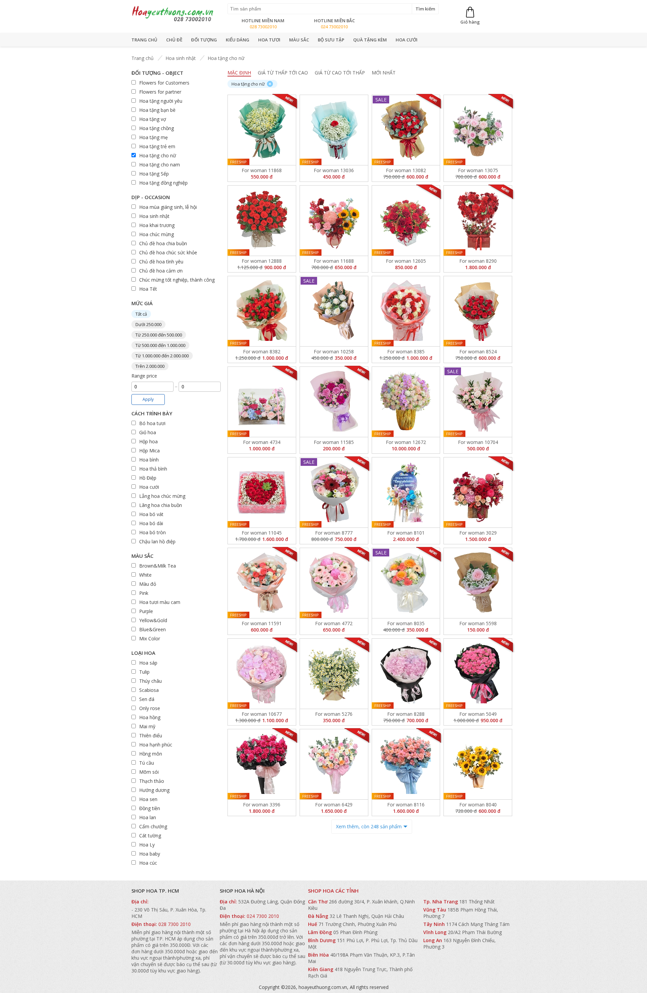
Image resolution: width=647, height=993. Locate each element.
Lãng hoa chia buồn (160, 505)
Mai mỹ (147, 726)
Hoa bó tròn (152, 532)
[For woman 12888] (262, 221)
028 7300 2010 (174, 924)
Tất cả (141, 314)
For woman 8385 (406, 351)
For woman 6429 (333, 804)
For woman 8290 (478, 261)
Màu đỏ (147, 584)
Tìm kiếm (425, 9)
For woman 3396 (261, 804)
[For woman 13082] (406, 130)
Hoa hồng (149, 717)
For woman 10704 (478, 442)
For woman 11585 (334, 442)
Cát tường (150, 835)
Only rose (149, 708)
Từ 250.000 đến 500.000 (158, 335)
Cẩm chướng (153, 826)
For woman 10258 (334, 351)
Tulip (144, 672)
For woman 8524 (478, 351)
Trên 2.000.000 (149, 366)
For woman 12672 (406, 442)
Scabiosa (149, 690)
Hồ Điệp (147, 478)
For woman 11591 (262, 623)
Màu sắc (299, 40)
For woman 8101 (406, 533)
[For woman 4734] (262, 402)
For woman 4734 (261, 442)
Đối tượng (204, 40)
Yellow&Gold (153, 620)
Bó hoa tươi (152, 423)
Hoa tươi (269, 40)
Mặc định (239, 72)
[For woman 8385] (406, 311)
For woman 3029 (478, 533)
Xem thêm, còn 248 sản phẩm (369, 826)
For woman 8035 (406, 623)
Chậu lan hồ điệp (157, 541)
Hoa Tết (148, 289)
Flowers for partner (160, 92)
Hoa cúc (148, 863)
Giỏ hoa (147, 432)
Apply (148, 399)
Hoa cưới (407, 40)
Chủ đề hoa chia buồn (163, 243)
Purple (146, 611)
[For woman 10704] (478, 402)
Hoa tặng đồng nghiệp (163, 183)
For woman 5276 (333, 714)
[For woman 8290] (478, 221)
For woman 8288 (406, 714)
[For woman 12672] (406, 402)
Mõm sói (149, 772)
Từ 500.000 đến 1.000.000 (160, 345)
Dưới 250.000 (148, 324)
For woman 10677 (262, 714)
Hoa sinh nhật (180, 58)
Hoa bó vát (151, 514)
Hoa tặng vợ (152, 119)
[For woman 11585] (334, 402)
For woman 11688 (334, 261)
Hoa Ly (147, 844)
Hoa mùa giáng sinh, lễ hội (168, 207)
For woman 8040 (478, 804)
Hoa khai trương (157, 225)
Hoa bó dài (151, 523)
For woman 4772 (333, 623)
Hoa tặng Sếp (154, 173)
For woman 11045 (262, 533)
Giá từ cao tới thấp (340, 72)
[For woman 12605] (406, 221)
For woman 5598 (478, 623)
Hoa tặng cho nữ (226, 58)
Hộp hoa (148, 441)
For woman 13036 (334, 170)
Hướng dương (154, 790)
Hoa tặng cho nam (159, 164)
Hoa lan (147, 817)
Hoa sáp (148, 663)
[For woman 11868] (262, 130)
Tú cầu (146, 763)
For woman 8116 (406, 804)
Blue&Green (152, 629)
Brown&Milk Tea (157, 566)
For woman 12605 (406, 261)
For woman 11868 (262, 170)
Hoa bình (149, 459)
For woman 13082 (406, 170)
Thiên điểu (150, 735)
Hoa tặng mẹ (153, 137)
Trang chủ (144, 40)
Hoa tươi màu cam (159, 602)
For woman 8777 (333, 533)
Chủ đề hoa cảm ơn (161, 270)
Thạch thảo (151, 781)
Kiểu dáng (237, 40)
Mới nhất (384, 72)
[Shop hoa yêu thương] (172, 21)
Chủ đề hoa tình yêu (161, 261)
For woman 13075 (478, 170)
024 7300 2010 (263, 916)
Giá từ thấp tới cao (283, 72)
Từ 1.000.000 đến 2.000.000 (162, 356)
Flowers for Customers (164, 82)
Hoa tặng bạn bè (157, 110)
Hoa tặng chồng (156, 128)
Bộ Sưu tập (331, 40)
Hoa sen (148, 799)
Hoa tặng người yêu (160, 101)
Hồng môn (150, 753)
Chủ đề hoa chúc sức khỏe (168, 252)
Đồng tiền (149, 808)
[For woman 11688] (334, 221)
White (145, 575)
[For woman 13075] (478, 130)
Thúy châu (150, 681)
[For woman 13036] (334, 130)
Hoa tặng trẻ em (157, 146)
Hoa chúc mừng (156, 234)
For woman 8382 (261, 351)
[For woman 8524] (478, 311)
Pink (143, 593)
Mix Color (149, 638)
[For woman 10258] (334, 311)
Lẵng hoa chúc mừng (162, 496)
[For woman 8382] (262, 311)
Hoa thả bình (153, 469)
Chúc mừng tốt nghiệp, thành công (177, 280)
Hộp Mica (149, 450)
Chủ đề (174, 40)
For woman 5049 (478, 714)
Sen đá (146, 699)
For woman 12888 (262, 261)
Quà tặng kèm (370, 40)
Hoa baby (149, 854)
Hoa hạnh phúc (155, 744)
